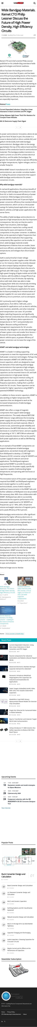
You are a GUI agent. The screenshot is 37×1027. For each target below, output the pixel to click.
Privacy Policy (11, 1012)
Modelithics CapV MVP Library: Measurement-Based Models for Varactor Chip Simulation (23, 701)
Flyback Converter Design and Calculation (20, 917)
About (25, 1014)
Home (3, 1012)
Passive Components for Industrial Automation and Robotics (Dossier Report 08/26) (23, 658)
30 (19, 706)
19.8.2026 (13, 684)
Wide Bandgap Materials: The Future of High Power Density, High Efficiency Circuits (7, 589)
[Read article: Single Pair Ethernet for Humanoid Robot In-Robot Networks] (4, 712)
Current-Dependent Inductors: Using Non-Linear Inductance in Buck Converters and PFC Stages (16, 110)
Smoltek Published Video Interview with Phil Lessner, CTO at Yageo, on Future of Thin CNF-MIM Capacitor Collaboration (24, 592)
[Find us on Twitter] (4, 1021)
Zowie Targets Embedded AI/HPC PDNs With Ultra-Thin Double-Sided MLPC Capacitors (22, 691)
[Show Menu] (2, 3)
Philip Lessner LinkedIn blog (15, 633)
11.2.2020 (4, 35)
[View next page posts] (20, 127)
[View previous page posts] (16, 127)
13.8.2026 (13, 723)
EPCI (4, 1004)
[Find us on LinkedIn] (2, 1021)
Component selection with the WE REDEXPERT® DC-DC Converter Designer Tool (21, 801)
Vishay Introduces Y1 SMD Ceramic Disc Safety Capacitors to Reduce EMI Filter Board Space (22, 730)
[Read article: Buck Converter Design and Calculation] (18, 859)
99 (19, 715)
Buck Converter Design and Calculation (13, 875)
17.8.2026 (13, 715)
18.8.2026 (13, 706)
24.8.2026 (13, 651)
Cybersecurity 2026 (14, 793)
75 (19, 662)
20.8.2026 (13, 662)
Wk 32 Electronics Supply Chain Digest (13, 121)
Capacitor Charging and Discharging (18, 933)
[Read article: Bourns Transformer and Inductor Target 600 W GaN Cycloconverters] (4, 721)
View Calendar (6, 808)
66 (19, 671)
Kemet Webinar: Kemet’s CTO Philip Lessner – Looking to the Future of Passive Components (7, 620)
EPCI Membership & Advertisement (11, 1014)
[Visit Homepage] (18, 3)
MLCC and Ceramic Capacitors (17, 901)
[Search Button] (35, 3)
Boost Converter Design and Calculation (20, 885)
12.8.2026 (13, 734)
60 (19, 695)
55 (19, 684)
